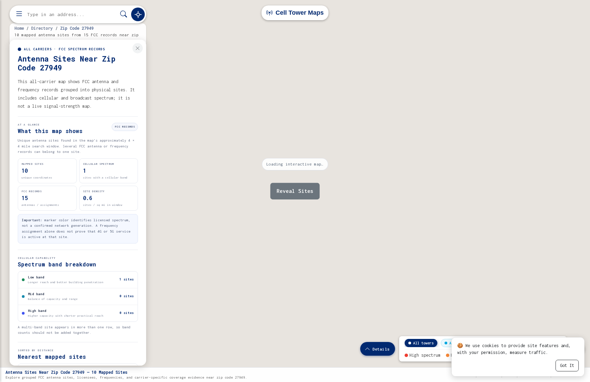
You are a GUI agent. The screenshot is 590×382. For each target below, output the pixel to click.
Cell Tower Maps (299, 12)
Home (19, 28)
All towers (423, 343)
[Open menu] (19, 14)
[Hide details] (137, 48)
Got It (567, 365)
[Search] (123, 14)
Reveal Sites (295, 191)
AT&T (453, 343)
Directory (42, 28)
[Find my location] (138, 14)
